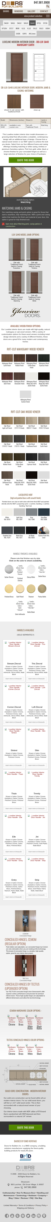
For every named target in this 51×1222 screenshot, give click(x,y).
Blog (11, 1198)
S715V (4, 28)
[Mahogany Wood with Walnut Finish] (19, 358)
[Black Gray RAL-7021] (19, 530)
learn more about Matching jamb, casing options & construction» (24, 225)
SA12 (19, 23)
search (48, 6)
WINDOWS (18, 11)
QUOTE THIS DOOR (25, 160)
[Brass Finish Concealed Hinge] (21, 1019)
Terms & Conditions (26, 1205)
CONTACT (44, 11)
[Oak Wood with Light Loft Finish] (7, 420)
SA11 (13, 23)
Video (16, 1198)
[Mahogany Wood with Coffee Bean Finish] (31, 358)
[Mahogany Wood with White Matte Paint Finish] (31, 376)
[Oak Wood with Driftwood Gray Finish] (7, 475)
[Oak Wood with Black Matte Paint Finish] (31, 475)
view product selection (33, 16)
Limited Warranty (10, 1205)
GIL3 (41, 28)
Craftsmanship (9, 1193)
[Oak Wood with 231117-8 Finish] (19, 420)
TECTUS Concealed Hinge (25, 979)
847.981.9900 (42, 2)
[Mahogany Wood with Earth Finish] (7, 358)
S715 (45, 23)
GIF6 (24, 34)
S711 (39, 23)
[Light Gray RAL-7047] (19, 512)
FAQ (31, 1198)
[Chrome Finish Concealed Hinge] (12, 1019)
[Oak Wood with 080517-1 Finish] (31, 420)
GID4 (48, 28)
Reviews (24, 1198)
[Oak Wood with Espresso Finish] (31, 457)
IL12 (29, 28)
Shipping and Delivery (25, 1208)
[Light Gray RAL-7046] (31, 512)
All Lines (32, 34)
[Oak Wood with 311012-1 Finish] (7, 439)
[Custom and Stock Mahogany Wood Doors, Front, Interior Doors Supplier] (14, 4)
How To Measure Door (26, 1193)
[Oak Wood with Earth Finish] (44, 439)
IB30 (17, 28)
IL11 (23, 28)
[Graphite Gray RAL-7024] (7, 530)
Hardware (32, 1195)
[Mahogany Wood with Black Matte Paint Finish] (44, 376)
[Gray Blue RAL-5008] (44, 512)
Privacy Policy (41, 1205)
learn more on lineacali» (14, 679)
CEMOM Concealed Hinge (25, 935)
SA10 (6, 23)
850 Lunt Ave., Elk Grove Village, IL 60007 (27, 1184)
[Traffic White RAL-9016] (7, 512)
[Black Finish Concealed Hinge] (39, 1048)
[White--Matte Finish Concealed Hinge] (30, 1020)
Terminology (21, 1195)
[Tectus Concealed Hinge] (25, 965)
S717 (11, 28)
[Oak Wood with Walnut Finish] (7, 457)
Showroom (25, 1182)
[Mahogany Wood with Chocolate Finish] (19, 376)
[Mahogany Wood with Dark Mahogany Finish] (7, 376)
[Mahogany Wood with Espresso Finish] (44, 358)
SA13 (26, 23)
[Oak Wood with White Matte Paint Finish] (19, 475)
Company (42, 1195)
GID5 (18, 34)
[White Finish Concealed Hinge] (30, 1048)
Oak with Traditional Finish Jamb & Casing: (17, 265)
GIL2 (35, 28)
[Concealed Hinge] (25, 921)
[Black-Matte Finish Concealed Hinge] (39, 1020)
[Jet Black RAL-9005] (31, 530)
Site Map (38, 1198)
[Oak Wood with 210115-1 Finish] (19, 439)
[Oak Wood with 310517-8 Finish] (44, 420)
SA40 (32, 23)
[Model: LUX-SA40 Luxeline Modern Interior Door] (16, 67)
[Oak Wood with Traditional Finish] (31, 439)
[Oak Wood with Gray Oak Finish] (44, 457)
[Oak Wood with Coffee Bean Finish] (19, 457)
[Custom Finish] (44, 530)
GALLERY (31, 11)
